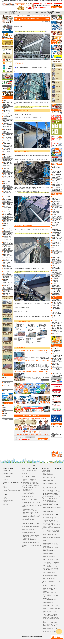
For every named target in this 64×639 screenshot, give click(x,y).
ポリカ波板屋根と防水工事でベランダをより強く (57, 356)
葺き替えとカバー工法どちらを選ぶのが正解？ (56, 212)
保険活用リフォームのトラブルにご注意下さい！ (50, 605)
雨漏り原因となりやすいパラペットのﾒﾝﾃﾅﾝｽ (7, 140)
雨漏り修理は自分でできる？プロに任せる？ (7, 111)
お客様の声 (28, 12)
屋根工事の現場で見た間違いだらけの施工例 (56, 276)
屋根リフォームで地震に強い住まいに (29, 492)
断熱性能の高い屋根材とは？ (6, 280)
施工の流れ (35, 12)
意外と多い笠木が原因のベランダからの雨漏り (7, 126)
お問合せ (5, 503)
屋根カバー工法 (59, 69)
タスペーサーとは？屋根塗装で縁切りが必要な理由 (51, 530)
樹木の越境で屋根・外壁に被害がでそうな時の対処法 (57, 328)
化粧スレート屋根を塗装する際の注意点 (56, 235)
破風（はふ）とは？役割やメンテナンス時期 (7, 294)
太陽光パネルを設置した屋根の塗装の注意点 (56, 233)
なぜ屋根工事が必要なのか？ (56, 196)
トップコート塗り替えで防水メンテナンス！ (7, 291)
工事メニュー (43, 12)
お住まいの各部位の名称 (7, 102)
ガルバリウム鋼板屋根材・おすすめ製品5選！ (50, 493)
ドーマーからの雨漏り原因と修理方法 (7, 274)
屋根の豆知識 (5, 223)
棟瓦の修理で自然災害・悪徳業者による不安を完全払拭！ (52, 537)
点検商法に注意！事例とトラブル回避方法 (30, 482)
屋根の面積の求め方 (46, 546)
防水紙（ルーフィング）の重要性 (48, 589)
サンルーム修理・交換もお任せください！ (56, 351)
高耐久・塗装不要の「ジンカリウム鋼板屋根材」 (50, 568)
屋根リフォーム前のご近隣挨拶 (28, 480)
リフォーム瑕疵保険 (7, 476)
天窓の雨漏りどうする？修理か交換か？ (7, 277)
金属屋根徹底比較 (46, 598)
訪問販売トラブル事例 (56, 317)
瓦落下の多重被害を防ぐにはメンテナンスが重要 (56, 260)
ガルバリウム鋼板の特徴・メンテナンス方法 (50, 566)
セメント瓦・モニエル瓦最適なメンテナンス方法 (7, 154)
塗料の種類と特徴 (56, 386)
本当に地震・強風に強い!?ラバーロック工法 (50, 614)
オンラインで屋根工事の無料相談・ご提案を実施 (56, 300)
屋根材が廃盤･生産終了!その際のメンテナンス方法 (51, 534)
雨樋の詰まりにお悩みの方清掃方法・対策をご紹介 (57, 359)
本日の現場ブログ (6, 489)
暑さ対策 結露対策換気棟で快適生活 (6, 196)
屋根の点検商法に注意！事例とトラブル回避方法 (56, 320)
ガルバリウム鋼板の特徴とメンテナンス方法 (7, 255)
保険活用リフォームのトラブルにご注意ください (57, 331)
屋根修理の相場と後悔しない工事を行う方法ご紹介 (31, 507)
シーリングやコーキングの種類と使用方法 (7, 168)
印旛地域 (4, 409)
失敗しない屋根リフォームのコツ (56, 199)
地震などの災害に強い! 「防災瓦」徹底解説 (56, 273)
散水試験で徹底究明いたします (28, 489)
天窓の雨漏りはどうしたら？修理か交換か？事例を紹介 (51, 524)
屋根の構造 (5, 118)
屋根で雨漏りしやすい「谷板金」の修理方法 (7, 207)
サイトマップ (5, 390)
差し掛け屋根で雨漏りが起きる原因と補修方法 (50, 617)
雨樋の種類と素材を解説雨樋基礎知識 (7, 285)
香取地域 (4, 405)
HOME (15, 15)
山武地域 (4, 407)
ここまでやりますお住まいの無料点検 (50, 12)
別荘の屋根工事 (25, 500)
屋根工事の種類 (56, 61)
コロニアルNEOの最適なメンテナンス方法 (56, 243)
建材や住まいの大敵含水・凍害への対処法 (7, 199)
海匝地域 (4, 411)
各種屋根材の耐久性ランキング (48, 594)
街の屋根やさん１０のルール (8, 473)
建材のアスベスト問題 (7, 216)
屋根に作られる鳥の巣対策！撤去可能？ (56, 364)
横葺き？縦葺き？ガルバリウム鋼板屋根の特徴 (57, 185)
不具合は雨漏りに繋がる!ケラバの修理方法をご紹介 (51, 531)
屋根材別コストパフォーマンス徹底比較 (7, 225)
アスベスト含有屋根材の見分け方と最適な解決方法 (51, 562)
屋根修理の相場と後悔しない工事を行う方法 (56, 202)
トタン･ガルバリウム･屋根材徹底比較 (7, 246)
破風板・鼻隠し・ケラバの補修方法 (48, 523)
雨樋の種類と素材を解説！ (27, 541)
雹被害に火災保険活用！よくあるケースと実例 (56, 291)
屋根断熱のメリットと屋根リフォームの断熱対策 (7, 282)
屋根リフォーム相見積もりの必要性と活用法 (30, 510)
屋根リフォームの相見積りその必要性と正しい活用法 (57, 303)
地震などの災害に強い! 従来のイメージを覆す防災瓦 (51, 560)
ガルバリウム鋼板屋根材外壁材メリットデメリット (57, 187)
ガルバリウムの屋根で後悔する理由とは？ (7, 249)
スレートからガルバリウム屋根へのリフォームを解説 (57, 169)
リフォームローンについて (27, 513)
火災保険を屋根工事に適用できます (28, 493)
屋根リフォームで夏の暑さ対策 (28, 496)
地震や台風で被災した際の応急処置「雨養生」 (7, 174)
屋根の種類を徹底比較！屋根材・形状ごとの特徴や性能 (51, 507)
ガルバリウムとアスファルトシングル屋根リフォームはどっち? (8, 242)
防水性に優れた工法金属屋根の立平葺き (6, 171)
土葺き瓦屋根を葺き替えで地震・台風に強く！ (7, 157)
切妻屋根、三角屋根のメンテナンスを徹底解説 (7, 189)
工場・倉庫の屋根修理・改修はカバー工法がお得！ (57, 353)
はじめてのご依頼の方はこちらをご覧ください (30, 470)
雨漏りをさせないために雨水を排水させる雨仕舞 (7, 204)
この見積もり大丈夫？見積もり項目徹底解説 (56, 310)
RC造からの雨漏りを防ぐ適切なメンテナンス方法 (7, 268)
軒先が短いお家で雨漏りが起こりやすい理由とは (7, 211)
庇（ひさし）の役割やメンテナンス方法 (7, 271)
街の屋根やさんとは (7, 470)
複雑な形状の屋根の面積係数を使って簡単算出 (7, 181)
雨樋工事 (57, 78)
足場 (15, 67)
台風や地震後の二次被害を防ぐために (56, 265)
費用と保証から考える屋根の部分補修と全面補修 (31, 516)
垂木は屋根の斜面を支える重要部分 (28, 519)
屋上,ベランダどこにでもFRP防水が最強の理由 (7, 143)
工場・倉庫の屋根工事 (56, 366)
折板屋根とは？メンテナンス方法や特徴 (56, 230)
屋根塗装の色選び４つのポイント (55, 278)
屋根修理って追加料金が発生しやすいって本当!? (56, 326)
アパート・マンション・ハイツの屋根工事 (30, 499)
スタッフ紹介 (6, 498)
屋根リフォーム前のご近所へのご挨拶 (56, 305)
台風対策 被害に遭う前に (27, 490)
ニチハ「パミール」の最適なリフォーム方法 (50, 483)
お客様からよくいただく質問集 (48, 480)
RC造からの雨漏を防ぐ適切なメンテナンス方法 (50, 569)
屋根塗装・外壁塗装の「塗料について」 (49, 477)
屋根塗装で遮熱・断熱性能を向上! (56, 283)
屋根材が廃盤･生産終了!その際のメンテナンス (7, 237)
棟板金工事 (58, 91)
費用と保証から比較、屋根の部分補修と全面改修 (57, 207)
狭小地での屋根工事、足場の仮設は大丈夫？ (50, 488)
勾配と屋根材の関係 (6, 201)
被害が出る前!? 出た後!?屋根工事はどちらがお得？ (57, 313)
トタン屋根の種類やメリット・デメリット (56, 227)
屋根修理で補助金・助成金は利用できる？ (56, 294)
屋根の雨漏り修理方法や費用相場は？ (7, 266)
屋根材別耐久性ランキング (6, 228)
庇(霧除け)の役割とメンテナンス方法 (6, 165)
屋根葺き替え (58, 65)
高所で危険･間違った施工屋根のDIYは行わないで (7, 260)
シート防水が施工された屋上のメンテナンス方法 (7, 138)
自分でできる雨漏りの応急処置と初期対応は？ (56, 286)
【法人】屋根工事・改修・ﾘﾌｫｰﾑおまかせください (57, 373)
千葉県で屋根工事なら (7, 382)
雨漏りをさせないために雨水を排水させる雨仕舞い (51, 618)
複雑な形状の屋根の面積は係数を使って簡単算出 (50, 547)
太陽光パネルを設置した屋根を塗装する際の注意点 (31, 542)
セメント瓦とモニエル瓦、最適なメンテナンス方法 (51, 518)
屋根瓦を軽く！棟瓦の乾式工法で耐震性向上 (56, 268)
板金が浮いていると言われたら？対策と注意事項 (57, 323)
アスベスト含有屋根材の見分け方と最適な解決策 (7, 214)
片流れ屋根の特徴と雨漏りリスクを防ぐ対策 (7, 186)
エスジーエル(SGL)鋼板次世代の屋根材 (7, 252)
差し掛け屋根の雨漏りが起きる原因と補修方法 (7, 192)
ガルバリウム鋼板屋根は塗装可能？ (56, 175)
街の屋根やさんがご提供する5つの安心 (13, 12)
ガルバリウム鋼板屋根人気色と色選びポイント (56, 180)
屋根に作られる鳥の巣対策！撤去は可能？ (30, 539)
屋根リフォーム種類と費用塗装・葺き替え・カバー (57, 217)
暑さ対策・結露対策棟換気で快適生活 (49, 550)
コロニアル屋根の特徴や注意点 (55, 225)
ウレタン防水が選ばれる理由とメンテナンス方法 (7, 135)
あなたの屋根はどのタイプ (47, 473)
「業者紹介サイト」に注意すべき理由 (56, 333)
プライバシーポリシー (7, 385)
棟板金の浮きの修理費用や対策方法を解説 (7, 116)
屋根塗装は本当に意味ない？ (6, 108)
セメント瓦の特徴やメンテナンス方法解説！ (7, 151)
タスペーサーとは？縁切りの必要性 (6, 132)
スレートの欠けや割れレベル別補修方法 (56, 222)
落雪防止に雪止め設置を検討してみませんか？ (30, 530)
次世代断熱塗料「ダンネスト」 (55, 281)
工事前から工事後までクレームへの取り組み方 (56, 308)
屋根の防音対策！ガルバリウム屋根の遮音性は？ (57, 190)
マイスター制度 (6, 479)
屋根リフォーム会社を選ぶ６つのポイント (57, 253)
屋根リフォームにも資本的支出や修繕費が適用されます (32, 515)
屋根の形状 (5, 183)
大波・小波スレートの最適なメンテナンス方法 (7, 163)
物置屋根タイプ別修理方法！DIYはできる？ (56, 348)
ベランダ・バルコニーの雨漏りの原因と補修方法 (7, 149)
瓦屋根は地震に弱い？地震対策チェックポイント (57, 270)
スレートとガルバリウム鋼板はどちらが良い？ (56, 167)
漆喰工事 (57, 73)
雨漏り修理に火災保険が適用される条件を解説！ (56, 289)
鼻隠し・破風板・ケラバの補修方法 (7, 121)
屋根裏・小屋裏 (45, 549)
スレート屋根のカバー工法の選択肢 (57, 220)
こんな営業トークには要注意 (56, 315)
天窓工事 (57, 99)
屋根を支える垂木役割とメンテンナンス (7, 263)
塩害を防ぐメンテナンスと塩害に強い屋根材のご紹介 (51, 608)
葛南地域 (4, 415)
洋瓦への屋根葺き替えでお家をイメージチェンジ (7, 239)
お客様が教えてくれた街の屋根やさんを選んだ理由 (12, 490)
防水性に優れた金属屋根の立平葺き (48, 602)
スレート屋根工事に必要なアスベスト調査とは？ (7, 288)
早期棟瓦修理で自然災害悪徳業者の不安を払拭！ (7, 160)
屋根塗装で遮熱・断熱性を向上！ (48, 553)
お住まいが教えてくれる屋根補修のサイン (56, 209)
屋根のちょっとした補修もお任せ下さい (29, 479)
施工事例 (20, 12)
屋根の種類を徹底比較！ (54, 214)
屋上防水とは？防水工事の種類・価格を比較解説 (7, 146)
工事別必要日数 (55, 250)
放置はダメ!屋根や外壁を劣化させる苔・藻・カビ (7, 234)
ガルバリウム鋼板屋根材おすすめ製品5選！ (56, 182)
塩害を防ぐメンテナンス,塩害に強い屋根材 (7, 231)
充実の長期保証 (6, 477)
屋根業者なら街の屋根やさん (8, 500)
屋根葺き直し (58, 86)
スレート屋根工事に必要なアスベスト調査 (49, 563)
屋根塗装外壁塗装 (57, 95)
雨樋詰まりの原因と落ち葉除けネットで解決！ (57, 361)
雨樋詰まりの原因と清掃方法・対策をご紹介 (30, 536)
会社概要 (58, 12)
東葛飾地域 (5, 413)
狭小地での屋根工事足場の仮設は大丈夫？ (56, 245)
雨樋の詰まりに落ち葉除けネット (28, 538)
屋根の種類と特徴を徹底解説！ (6, 100)
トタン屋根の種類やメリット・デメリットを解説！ (51, 514)
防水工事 (57, 82)
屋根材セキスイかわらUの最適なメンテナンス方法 (57, 240)
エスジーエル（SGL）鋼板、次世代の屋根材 (50, 601)
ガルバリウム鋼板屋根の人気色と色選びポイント (50, 503)
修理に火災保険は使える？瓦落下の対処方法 (57, 263)
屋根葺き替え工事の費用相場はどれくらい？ (56, 204)
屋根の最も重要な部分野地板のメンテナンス (7, 221)
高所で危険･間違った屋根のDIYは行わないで (50, 571)
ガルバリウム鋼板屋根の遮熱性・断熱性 (56, 177)
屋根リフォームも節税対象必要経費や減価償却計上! (57, 376)
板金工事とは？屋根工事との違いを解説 (7, 113)
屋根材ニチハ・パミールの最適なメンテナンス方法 (57, 238)
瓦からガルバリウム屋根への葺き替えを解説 (56, 172)
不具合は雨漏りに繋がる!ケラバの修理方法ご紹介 (7, 124)
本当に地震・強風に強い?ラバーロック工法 (8, 177)
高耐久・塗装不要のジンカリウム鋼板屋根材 (7, 257)
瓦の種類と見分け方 (6, 209)
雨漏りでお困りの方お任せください (28, 477)
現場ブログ (19, 15)
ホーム (5, 12)
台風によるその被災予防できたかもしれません (57, 258)
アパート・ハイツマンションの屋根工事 (56, 369)
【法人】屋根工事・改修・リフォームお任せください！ (32, 502)
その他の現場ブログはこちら (45, 381)
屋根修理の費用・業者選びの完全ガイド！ (7, 105)
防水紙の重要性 (6, 218)
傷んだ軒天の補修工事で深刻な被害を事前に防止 (7, 129)
